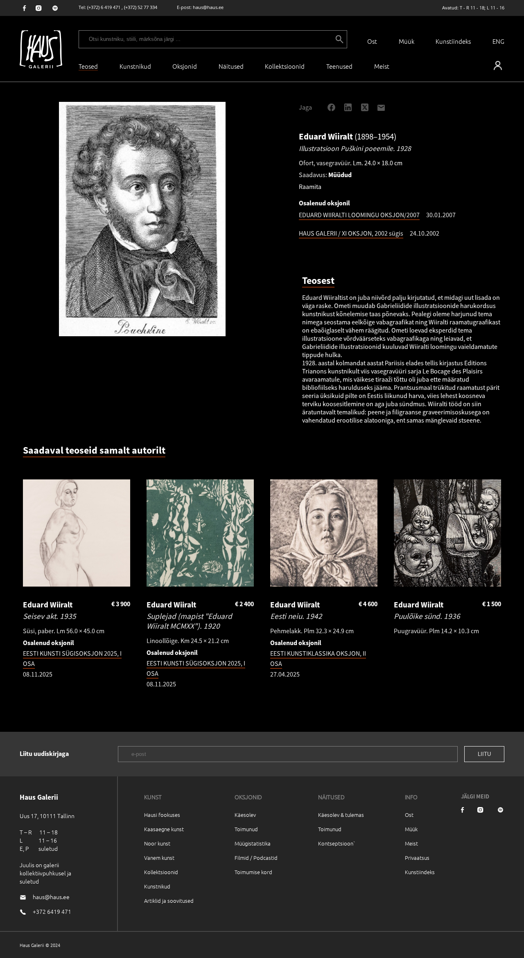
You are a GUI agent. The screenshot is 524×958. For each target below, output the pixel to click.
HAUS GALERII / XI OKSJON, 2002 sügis (351, 233)
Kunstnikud (135, 66)
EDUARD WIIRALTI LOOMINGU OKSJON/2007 (359, 215)
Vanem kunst (159, 857)
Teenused (339, 66)
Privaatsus (417, 857)
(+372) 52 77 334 (140, 7)
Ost (372, 41)
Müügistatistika (253, 843)
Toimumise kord (253, 872)
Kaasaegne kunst (164, 829)
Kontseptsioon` (336, 843)
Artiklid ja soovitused (169, 900)
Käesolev (245, 815)
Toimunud (246, 829)
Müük (406, 41)
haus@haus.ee (208, 7)
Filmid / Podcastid (256, 857)
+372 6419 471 (52, 911)
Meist (411, 843)
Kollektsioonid (285, 66)
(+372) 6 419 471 (103, 7)
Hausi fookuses (162, 815)
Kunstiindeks (453, 41)
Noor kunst (157, 843)
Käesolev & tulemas (341, 815)
